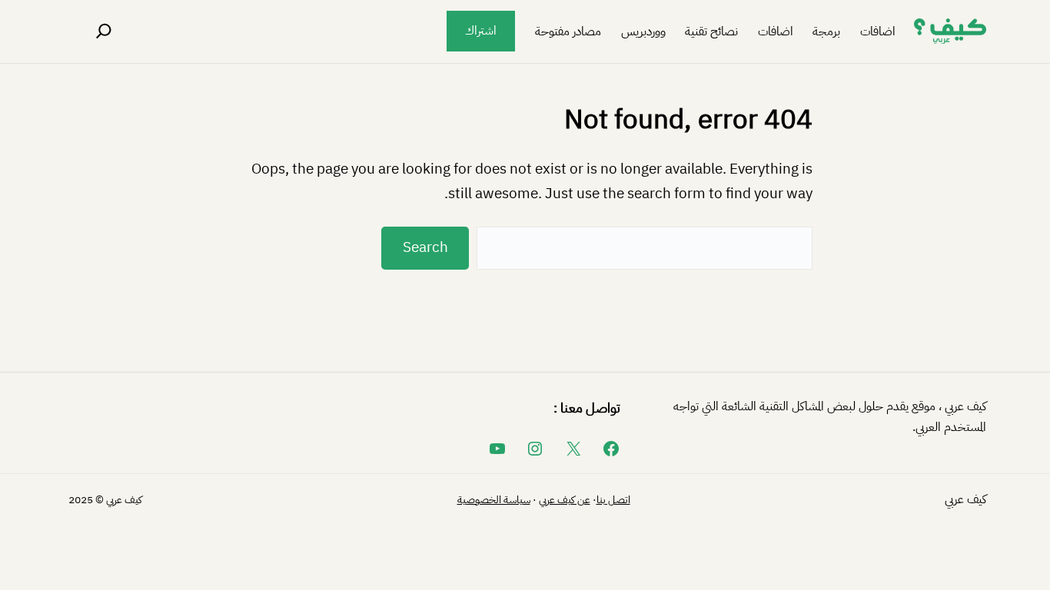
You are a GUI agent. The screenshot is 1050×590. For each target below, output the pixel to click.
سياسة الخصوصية (493, 500)
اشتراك (481, 31)
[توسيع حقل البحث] (104, 31)
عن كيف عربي (564, 500)
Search (425, 247)
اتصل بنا (613, 500)
